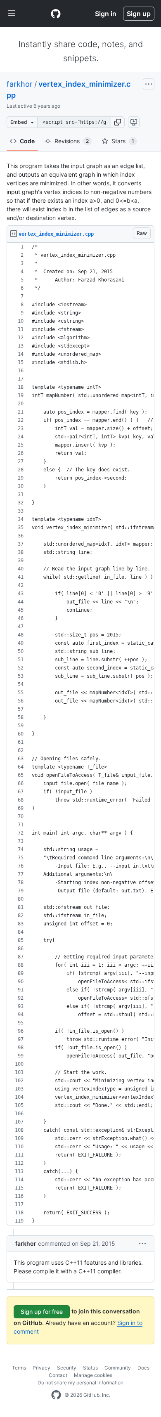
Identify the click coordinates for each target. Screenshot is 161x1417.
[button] (118, 122)
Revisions (71, 140)
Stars (122, 140)
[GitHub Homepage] (56, 1395)
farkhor (20, 84)
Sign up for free (42, 1311)
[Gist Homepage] (56, 14)
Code (27, 140)
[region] (80, 734)
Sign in (105, 13)
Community (117, 1368)
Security (66, 1368)
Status (90, 1368)
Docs (143, 1368)
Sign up (139, 13)
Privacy (41, 1368)
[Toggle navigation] (12, 13)
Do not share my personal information (80, 1382)
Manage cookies (93, 1375)
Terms (19, 1368)
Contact (58, 1375)
